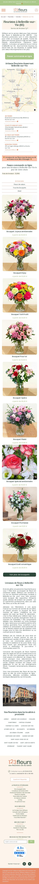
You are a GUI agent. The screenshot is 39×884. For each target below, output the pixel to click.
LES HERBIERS (31, 729)
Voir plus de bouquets (20, 574)
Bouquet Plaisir (19, 439)
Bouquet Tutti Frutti (19, 314)
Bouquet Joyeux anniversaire (19, 231)
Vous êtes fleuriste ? (20, 817)
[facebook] (29, 864)
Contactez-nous (20, 826)
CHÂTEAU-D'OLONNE (25, 722)
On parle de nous (20, 801)
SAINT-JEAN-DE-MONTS (27, 743)
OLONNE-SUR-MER (27, 736)
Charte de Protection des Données (20, 792)
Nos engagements (20, 789)
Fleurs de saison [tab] (19, 184)
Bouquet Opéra (20, 398)
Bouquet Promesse (19, 523)
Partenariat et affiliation (20, 815)
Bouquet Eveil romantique (19, 564)
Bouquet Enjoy (20, 273)
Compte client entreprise (20, 812)
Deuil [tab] (19, 191)
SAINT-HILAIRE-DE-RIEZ (11, 743)
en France (10, 159)
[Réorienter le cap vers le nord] (34, 76)
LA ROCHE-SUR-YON (27, 726)
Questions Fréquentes (20, 779)
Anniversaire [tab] (19, 181)
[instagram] (24, 864)
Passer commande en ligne (19, 56)
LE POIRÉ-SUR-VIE (9, 729)
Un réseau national (20, 798)
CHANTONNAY (12, 722)
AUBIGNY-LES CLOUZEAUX (18, 719)
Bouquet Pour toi (19, 356)
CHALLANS (32, 719)
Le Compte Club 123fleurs (20, 810)
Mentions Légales (20, 794)
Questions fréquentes (19, 828)
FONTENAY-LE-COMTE (12, 726)
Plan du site (20, 829)
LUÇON (27, 732)
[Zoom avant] (34, 71)
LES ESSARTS (21, 729)
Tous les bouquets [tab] (19, 188)
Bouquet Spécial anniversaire (19, 481)
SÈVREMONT (10, 746)
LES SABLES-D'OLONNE (16, 732)
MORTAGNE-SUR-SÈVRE (13, 736)
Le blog (20, 800)
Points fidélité (20, 814)
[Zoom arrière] (34, 74)
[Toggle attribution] (35, 110)
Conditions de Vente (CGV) (20, 791)
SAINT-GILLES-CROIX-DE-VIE (19, 739)
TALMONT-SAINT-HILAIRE (24, 746)
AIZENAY (6, 719)
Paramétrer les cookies (20, 796)
